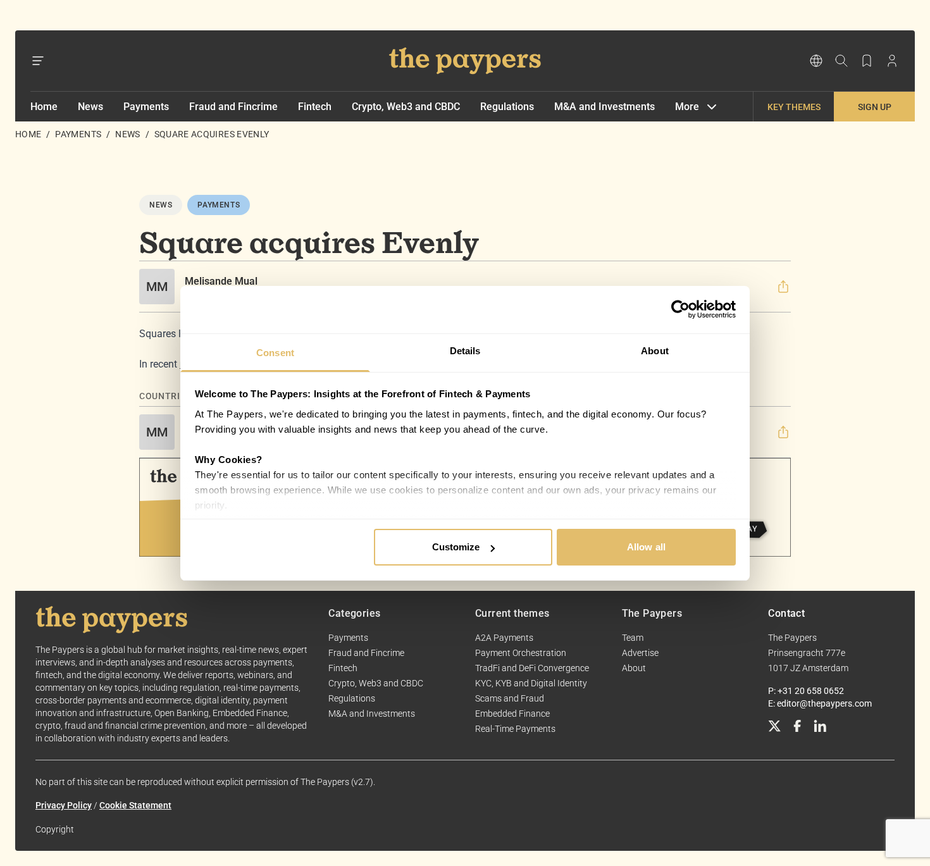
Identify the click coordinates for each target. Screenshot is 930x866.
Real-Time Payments (515, 729)
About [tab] (655, 350)
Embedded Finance (512, 713)
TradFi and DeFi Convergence (532, 668)
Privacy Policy (63, 805)
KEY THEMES (794, 107)
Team (632, 638)
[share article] (783, 286)
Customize (456, 546)
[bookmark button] (866, 60)
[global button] (816, 60)
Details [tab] (465, 350)
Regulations (507, 107)
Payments (146, 107)
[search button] (841, 60)
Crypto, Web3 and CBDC (406, 107)
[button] (783, 286)
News (90, 107)
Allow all (646, 546)
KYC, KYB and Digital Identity (531, 683)
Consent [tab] (275, 352)
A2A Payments (504, 638)
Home (44, 107)
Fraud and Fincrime (233, 107)
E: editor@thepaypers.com (820, 703)
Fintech (315, 107)
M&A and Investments (604, 107)
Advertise (640, 653)
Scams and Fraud (509, 698)
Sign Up (874, 107)
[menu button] (38, 60)
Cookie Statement (135, 805)
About (634, 668)
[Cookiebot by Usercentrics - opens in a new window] (680, 309)
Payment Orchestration (520, 653)
